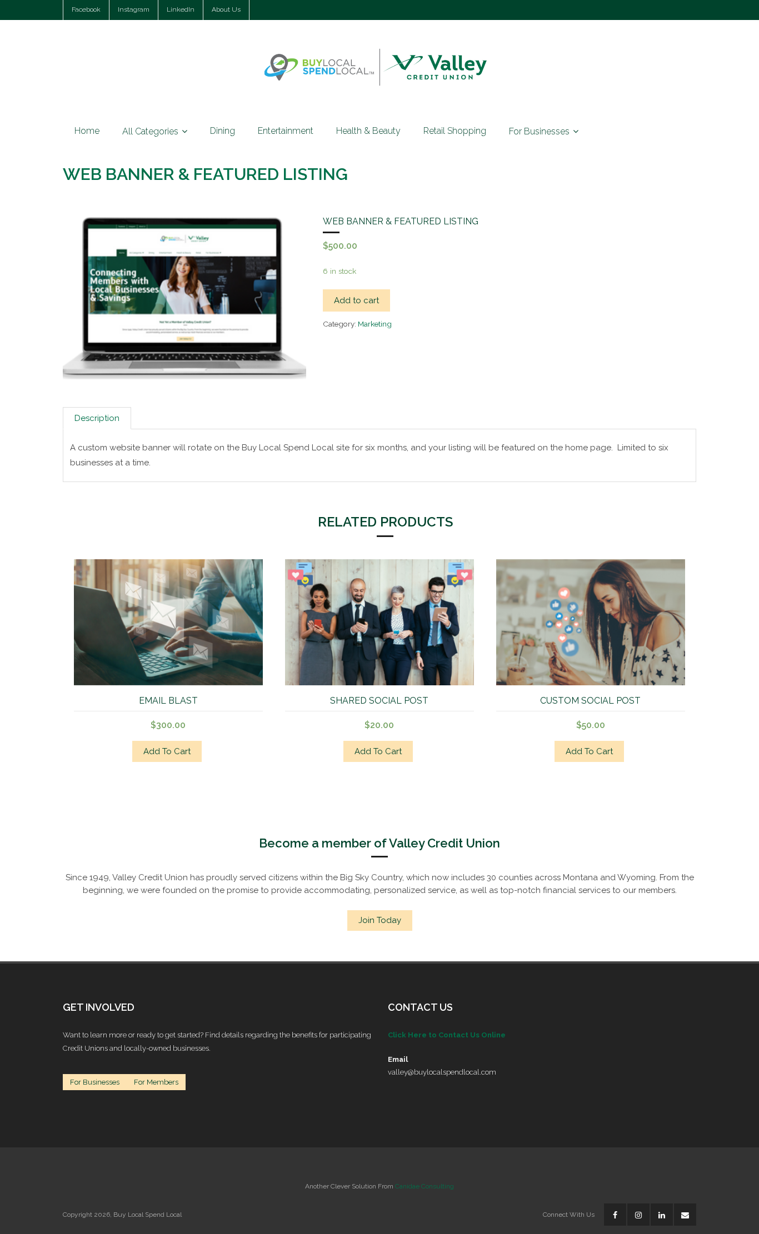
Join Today (379, 920)
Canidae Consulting (424, 1186)
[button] (98, 248)
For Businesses (94, 1082)
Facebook (86, 9)
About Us (226, 9)
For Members (156, 1082)
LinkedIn (180, 9)
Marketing (375, 323)
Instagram (133, 9)
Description (96, 418)
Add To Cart (167, 751)
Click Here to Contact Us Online (447, 1035)
